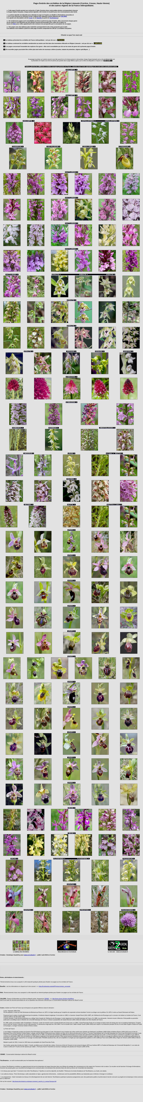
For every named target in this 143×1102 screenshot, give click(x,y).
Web (14, 24)
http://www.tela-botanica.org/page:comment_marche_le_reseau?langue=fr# (34, 1081)
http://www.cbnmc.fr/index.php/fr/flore (63, 998)
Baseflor (39, 18)
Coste (30, 18)
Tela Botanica (53, 18)
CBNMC (46, 998)
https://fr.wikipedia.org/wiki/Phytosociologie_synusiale (54, 986)
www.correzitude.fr (30, 955)
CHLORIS (64, 16)
